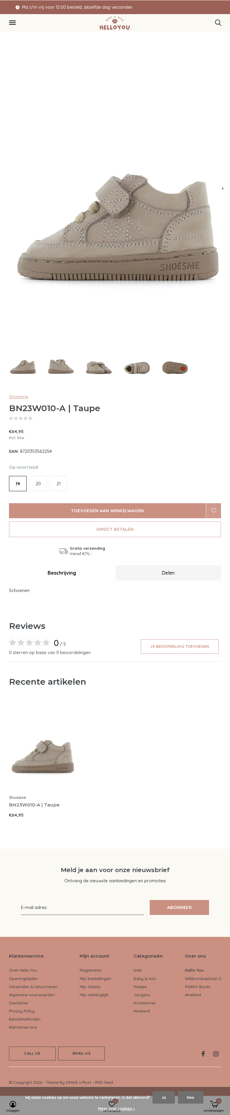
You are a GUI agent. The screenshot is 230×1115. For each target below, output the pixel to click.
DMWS (72, 1082)
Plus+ (86, 1082)
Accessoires (144, 1002)
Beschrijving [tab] (62, 573)
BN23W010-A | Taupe (34, 805)
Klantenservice (23, 1027)
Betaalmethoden (24, 1019)
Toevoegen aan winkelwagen (107, 510)
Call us (32, 1053)
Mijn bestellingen (95, 978)
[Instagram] (216, 1053)
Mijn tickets (90, 986)
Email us (81, 1053)
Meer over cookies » (116, 1108)
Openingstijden (23, 978)
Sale (138, 970)
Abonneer (179, 907)
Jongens (142, 994)
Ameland (142, 1011)
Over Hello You (23, 970)
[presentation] (222, 188)
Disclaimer (18, 1002)
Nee (190, 1097)
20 (38, 483)
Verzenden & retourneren (33, 986)
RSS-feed (104, 1082)
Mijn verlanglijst (94, 994)
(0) (36, 418)
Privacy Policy (22, 1011)
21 (59, 483)
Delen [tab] (168, 573)
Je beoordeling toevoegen (179, 646)
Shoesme (18, 396)
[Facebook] (203, 1053)
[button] (13, 22)
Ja (163, 1097)
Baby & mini (145, 978)
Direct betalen (115, 529)
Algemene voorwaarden (32, 994)
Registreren (91, 970)
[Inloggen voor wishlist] (213, 510)
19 (18, 483)
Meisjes (140, 986)
